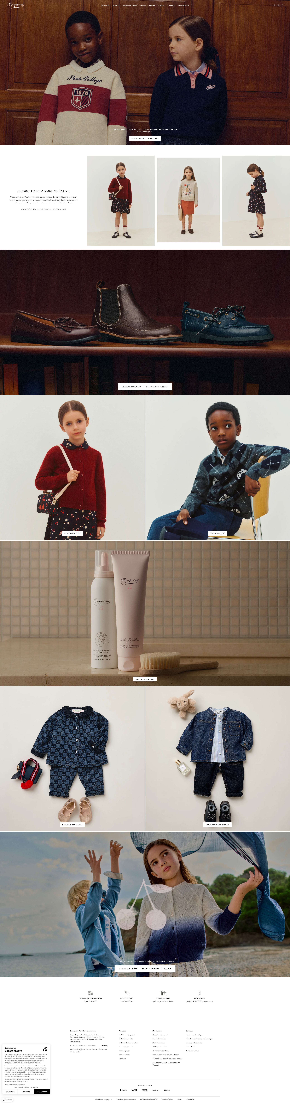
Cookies (179, 1099)
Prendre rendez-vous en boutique (199, 1039)
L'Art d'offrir (191, 1047)
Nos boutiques (124, 1055)
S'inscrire (104, 1045)
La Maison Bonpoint (127, 1035)
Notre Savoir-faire (126, 1039)
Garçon (156, 969)
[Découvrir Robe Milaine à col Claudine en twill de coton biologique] (256, 201)
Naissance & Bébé (130, 5)
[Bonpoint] (15, 5)
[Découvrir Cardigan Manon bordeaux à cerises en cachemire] (121, 201)
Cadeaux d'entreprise (194, 1043)
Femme (152, 5)
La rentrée (105, 5)
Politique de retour (160, 1047)
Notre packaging (192, 1051)
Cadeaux (161, 5)
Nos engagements (126, 1047)
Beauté (171, 5)
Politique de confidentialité (148, 1099)
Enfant (143, 5)
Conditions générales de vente (126, 1099)
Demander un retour (161, 1051)
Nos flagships (124, 1051)
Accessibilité (191, 1099)
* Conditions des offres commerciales (167, 1059)
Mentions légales (167, 1099)
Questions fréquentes (161, 1035)
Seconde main (183, 5)
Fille (144, 969)
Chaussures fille (132, 387)
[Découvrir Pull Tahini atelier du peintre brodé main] (188, 200)
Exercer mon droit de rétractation (166, 1055)
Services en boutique (194, 1035)
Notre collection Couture (128, 1043)
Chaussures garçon (156, 387)
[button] (274, 5)
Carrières (122, 1059)
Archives (116, 5)
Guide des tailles (159, 1039)
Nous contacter (159, 1043)
